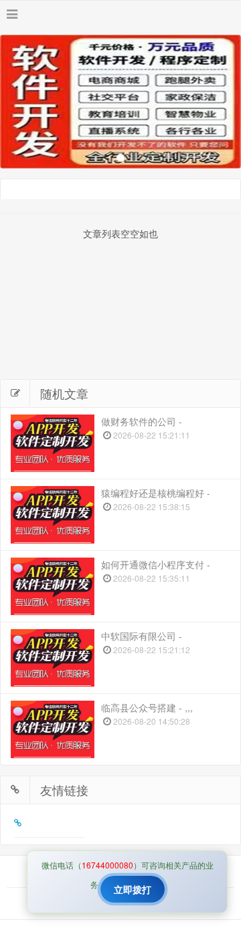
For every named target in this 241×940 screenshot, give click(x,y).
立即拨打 (132, 889)
